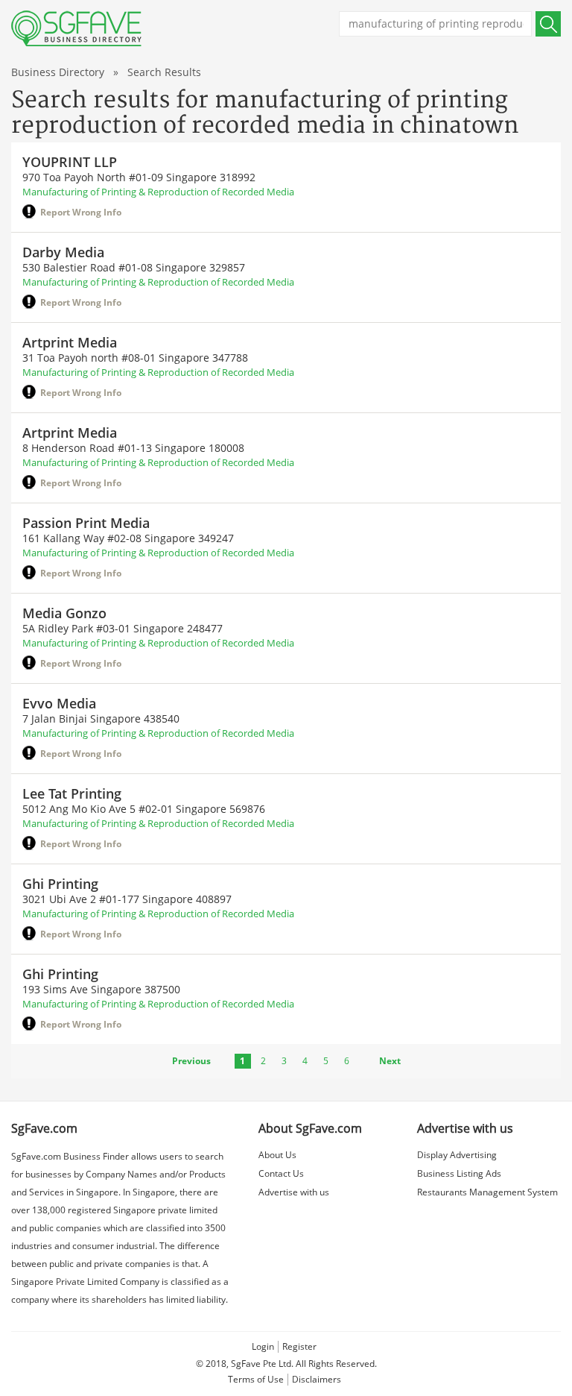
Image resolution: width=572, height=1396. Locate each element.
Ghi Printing (60, 884)
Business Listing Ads (459, 1173)
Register (299, 1346)
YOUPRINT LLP (69, 162)
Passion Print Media (86, 523)
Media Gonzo (64, 613)
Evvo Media (59, 703)
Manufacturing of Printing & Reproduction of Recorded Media (158, 191)
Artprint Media (69, 342)
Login (263, 1346)
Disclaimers (316, 1379)
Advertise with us (293, 1192)
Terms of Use (256, 1379)
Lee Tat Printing (71, 793)
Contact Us (281, 1173)
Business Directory (57, 72)
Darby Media (63, 252)
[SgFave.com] (76, 28)
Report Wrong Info (80, 212)
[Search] (548, 24)
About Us (277, 1154)
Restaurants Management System (487, 1192)
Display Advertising (457, 1154)
